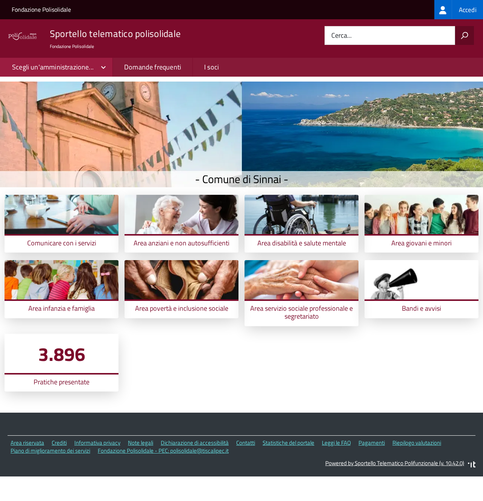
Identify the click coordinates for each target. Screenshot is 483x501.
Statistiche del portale (288, 442)
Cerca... (341, 36)
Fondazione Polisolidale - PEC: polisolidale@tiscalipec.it (163, 450)
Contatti (245, 442)
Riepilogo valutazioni (416, 442)
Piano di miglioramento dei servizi (50, 450)
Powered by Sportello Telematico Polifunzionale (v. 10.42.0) (394, 463)
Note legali (140, 442)
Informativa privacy (97, 442)
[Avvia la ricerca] (464, 35)
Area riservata (27, 442)
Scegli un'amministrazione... (53, 67)
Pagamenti (371, 442)
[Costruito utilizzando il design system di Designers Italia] (471, 465)
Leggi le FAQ (336, 442)
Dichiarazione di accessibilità (195, 442)
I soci (211, 67)
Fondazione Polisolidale (41, 9)
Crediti (59, 442)
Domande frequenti (152, 67)
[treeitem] (458, 9)
